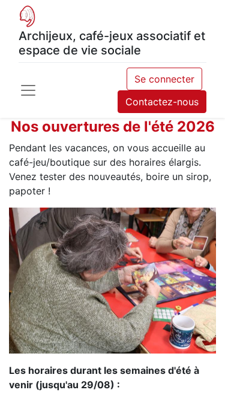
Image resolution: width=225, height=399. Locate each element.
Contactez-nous (162, 102)
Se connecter (164, 79)
